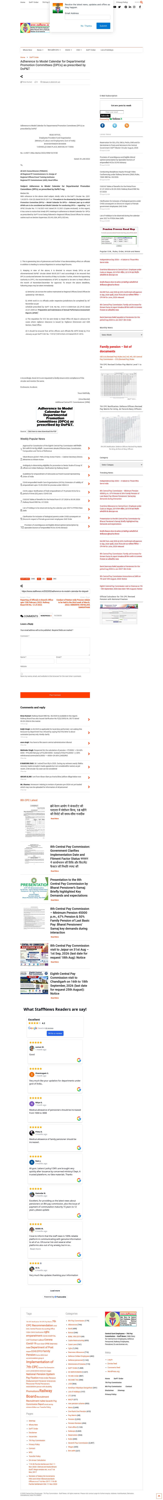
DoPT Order (91, 50)
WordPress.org (113, 1371)
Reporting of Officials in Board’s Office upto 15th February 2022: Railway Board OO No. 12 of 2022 (36, 602)
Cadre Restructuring (76, 1340)
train (38, 1407)
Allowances (72, 1325)
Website (23, 666)
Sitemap (32, 1421)
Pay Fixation (32, 1377)
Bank (70, 1329)
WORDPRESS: (46, 616)
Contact (32, 1448)
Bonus (70, 1333)
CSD (78, 50)
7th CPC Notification (32, 1322)
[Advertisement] (55, 107)
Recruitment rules (35, 1400)
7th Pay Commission (37, 1440)
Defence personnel (75, 1360)
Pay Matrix (72, 1415)
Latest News (105, 134)
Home (107, 1379)
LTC (69, 1396)
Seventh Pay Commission (78, 1443)
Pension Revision (75, 1423)
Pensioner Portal (33, 1384)
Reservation (73, 1435)
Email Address (72, 13)
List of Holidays (107, 50)
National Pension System (40, 1374)
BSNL (28, 1329)
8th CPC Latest (29, 800)
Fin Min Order (73, 1376)
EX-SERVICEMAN (75, 1372)
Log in (110, 1360)
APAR (55, 1326)
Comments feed (114, 1367)
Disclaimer (33, 1433)
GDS (42, 1355)
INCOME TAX (73, 1380)
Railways (71, 1431)
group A (41, 1358)
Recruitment (42, 1396)
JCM (70, 1384)
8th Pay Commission (76, 1321)
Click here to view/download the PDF (42, 431)
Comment (24, 636)
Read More (55, 818)
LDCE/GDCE (34, 1371)
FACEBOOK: (58, 616)
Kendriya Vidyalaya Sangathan (80, 1388)
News (39, 50)
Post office (72, 1427)
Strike (34, 1407)
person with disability (44, 1387)
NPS (30, 1452)
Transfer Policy (45, 1407)
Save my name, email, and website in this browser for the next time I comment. (51, 676)
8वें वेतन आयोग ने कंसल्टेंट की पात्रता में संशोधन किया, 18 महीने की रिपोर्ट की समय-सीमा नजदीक (68, 810)
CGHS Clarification (37, 1332)
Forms (38, 1355)
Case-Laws (72, 1344)
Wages (70, 1447)
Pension (71, 1419)
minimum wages (45, 1371)
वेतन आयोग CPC (53, 50)
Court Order (40, 1344)
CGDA (28, 1332)
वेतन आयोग (71, 1451)
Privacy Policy (34, 1444)
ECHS (33, 1351)
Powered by (105, 119)
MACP (70, 1400)
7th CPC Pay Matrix (45, 1322)
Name (23, 657)
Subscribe (105, 116)
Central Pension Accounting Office (42, 1329)
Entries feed (112, 1364)
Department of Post (42, 1347)
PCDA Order (43, 1378)
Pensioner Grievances (47, 1381)
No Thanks (86, 26)
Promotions (32, 1391)
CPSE (47, 1344)
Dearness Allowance (76, 1352)
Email (59, 657)
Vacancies (33, 1437)
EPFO (39, 1351)
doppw (28, 1351)
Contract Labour (37, 1340)
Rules (70, 1439)
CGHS (67, 50)
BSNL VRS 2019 (74, 1336)
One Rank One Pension (77, 1411)
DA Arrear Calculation (37, 1460)
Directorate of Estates (76, 1364)
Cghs (70, 1348)
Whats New (27, 50)
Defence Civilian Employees (78, 1356)
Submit (103, 26)
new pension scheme (76, 1403)
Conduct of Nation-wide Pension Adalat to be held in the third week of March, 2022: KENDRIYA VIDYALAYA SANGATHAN (73, 604)
